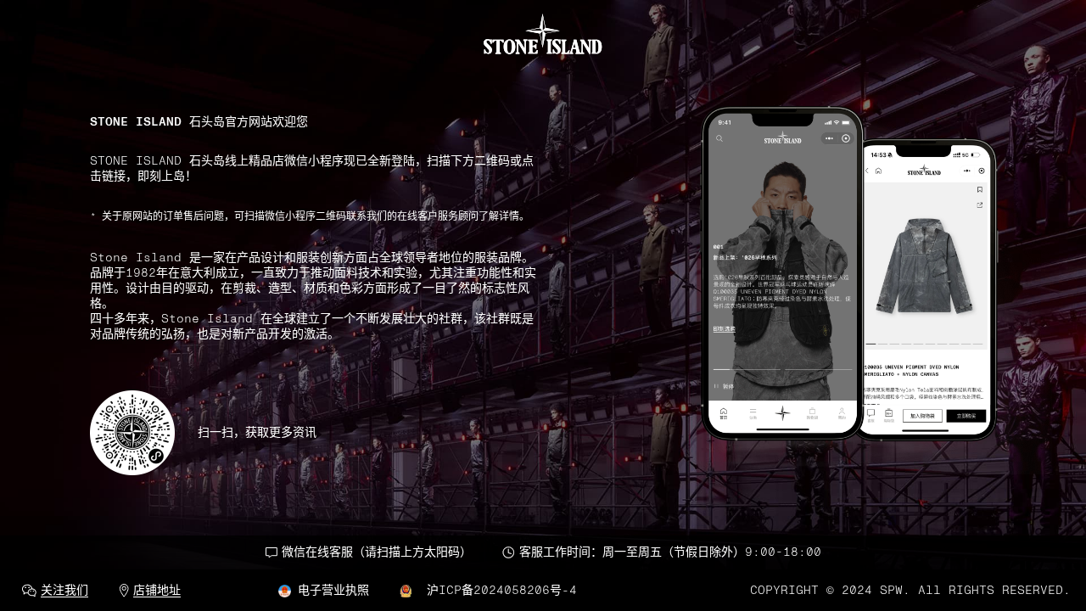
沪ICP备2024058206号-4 (498, 590)
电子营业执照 (333, 590)
